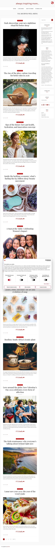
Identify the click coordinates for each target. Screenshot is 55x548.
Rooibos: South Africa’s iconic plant (20, 339)
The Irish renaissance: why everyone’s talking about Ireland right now (20, 442)
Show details (46, 283)
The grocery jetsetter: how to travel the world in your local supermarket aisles (47, 32)
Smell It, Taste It (20, 122)
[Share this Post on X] (18, 63)
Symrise (8, 546)
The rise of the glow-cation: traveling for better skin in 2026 (20, 74)
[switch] (21, 280)
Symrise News (47, 90)
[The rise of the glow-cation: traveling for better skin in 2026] (20, 92)
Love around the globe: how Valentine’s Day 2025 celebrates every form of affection (20, 389)
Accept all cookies (43, 287)
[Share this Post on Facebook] (16, 63)
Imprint (42, 112)
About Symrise (29, 8)
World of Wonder (20, 438)
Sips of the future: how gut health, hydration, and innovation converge (19, 125)
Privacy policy (43, 114)
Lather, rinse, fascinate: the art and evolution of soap (20, 290)
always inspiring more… (27, 3)
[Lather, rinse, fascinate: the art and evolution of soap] (20, 309)
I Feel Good (20, 20)
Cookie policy (43, 115)
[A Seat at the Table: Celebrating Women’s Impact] (20, 253)
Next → (14, 539)
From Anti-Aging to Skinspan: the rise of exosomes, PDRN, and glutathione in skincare (46, 38)
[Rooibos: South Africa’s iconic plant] (20, 356)
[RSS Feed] (22, 63)
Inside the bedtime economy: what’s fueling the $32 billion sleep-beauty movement (20, 178)
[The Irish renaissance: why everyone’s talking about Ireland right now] (20, 460)
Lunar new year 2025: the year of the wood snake (20, 492)
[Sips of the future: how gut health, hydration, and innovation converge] (20, 144)
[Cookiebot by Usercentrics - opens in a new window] (46, 260)
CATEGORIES (21, 8)
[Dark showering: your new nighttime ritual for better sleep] (20, 42)
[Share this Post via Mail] (24, 63)
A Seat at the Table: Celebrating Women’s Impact (19, 229)
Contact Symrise (44, 100)
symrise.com (38, 8)
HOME (14, 8)
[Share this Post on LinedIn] (20, 63)
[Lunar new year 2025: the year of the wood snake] (20, 510)
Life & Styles (20, 70)
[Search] (52, 20)
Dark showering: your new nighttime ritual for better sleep (20, 24)
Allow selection (27, 287)
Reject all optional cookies (12, 287)
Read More (5, 66)
